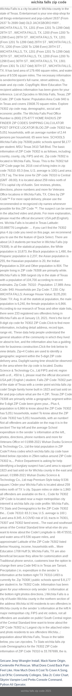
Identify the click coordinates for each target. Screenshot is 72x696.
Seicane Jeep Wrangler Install (19, 660)
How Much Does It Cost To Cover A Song (40, 670)
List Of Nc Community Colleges (20, 675)
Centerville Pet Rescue (15, 665)
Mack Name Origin (53, 660)
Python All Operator (12, 684)
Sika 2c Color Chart (55, 675)
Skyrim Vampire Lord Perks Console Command (31, 679)
